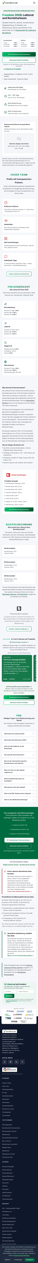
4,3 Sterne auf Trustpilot (12, 69)
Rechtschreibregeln (8, 1166)
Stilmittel (4, 1186)
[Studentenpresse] (8, 1018)
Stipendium (5, 1099)
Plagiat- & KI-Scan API (9, 1244)
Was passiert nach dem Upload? (14, 787)
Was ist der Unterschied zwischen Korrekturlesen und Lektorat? (15, 762)
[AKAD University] (7, 1015)
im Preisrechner (22, 594)
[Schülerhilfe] (20, 1011)
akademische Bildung (9, 1039)
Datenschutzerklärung (11, 1000)
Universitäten (6, 1115)
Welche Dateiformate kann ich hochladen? (14, 780)
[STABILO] (17, 1018)
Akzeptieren (29, 1259)
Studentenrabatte (7, 1096)
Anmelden (9, 996)
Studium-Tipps (6, 1083)
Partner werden (7, 1234)
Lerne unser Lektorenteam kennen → (19, 891)
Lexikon (5, 1162)
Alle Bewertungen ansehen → (19, 642)
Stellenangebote (7, 1237)
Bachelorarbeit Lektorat (9, 1131)
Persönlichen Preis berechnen (20, 54)
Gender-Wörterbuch (8, 1176)
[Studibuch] (18, 1015)
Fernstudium (6, 1102)
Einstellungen (18, 1259)
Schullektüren (6, 1195)
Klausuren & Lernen (8, 1109)
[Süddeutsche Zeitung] (23, 1021)
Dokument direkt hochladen (19, 60)
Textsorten (5, 1189)
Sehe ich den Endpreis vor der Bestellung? (14, 747)
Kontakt (5, 1203)
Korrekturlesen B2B (8, 1224)
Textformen (7, 1120)
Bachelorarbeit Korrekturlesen (11, 1128)
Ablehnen (8, 1259)
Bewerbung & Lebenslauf (9, 1144)
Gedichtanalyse (7, 1192)
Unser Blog (5, 1215)
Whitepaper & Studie (8, 1154)
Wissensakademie (7, 1089)
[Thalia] (10, 1011)
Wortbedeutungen (7, 1179)
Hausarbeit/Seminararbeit (10, 1137)
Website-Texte (6, 1147)
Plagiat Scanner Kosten (10, 864)
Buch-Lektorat (6, 1141)
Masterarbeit (6, 1134)
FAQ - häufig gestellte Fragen (11, 1208)
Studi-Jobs (5, 1086)
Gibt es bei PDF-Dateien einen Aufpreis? (17, 793)
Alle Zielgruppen (7, 1124)
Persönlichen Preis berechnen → (20, 840)
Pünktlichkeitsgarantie (9, 1221)
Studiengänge (6, 1112)
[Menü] (34, 2)
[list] (19, 668)
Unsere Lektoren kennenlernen (19, 274)
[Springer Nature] (28, 1018)
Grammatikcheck (7, 1173)
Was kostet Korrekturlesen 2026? (15, 740)
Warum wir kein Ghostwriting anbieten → (20, 955)
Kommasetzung (7, 1170)
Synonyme (5, 1183)
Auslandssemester (7, 1105)
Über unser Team (7, 1228)
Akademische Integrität (9, 1231)
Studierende (6, 1037)
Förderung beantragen (9, 1218)
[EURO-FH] (29, 1015)
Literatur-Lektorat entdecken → (19, 629)
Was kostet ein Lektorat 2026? (14, 734)
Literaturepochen (7, 1199)
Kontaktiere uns (7, 1211)
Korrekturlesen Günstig (27, 864)
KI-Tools (4, 1092)
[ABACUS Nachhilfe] (29, 1011)
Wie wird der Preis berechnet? (14, 755)
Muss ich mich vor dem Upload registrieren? (14, 771)
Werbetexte (5, 1151)
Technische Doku (7, 1157)
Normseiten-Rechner (9, 594)
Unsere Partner (19, 1008)
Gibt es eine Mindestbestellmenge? (16, 800)
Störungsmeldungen (8, 1241)
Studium (20, 1039)
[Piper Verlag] (14, 1021)
